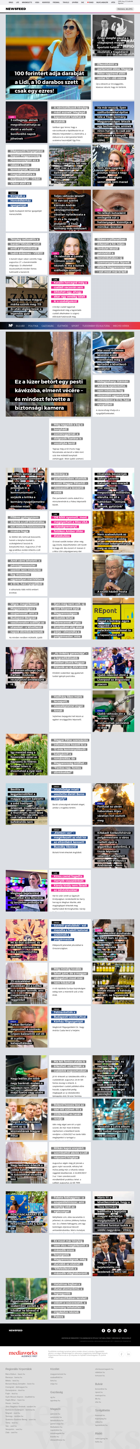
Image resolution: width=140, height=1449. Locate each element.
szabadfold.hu (56, 1377)
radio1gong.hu (101, 1438)
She (82, 2)
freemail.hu (100, 1415)
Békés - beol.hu (12, 1380)
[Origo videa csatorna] (120, 1330)
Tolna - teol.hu (11, 1423)
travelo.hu (54, 1437)
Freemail (56, 2)
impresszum (116, 1338)
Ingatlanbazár (102, 2)
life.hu (97, 1399)
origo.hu (53, 1384)
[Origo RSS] (125, 1330)
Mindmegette (27, 2)
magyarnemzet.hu (58, 1374)
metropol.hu (100, 1395)
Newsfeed (46, 2)
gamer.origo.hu (56, 1424)
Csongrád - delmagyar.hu (16, 1387)
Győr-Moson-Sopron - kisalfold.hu (20, 1397)
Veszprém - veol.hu (13, 1429)
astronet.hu (55, 1414)
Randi (91, 2)
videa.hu (99, 1422)
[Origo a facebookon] (103, 1330)
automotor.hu (56, 1417)
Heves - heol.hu (12, 1403)
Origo (11, 2)
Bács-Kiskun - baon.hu (15, 1374)
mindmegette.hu (57, 1433)
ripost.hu (99, 1392)
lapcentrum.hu (101, 1425)
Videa (37, 2)
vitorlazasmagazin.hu (104, 1369)
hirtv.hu (53, 1380)
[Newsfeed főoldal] (16, 1330)
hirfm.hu (98, 1442)
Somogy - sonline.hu (14, 1416)
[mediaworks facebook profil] (121, 1354)
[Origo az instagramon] (114, 1330)
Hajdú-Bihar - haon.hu (15, 1400)
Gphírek (75, 2)
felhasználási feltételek (89, 1338)
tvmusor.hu (100, 1375)
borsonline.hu (101, 1389)
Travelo (66, 2)
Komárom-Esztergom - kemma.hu (20, 1410)
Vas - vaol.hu (11, 1426)
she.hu (98, 1402)
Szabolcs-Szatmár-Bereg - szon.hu (20, 1419)
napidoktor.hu (56, 1430)
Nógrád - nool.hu (12, 1413)
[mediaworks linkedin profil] (128, 1354)
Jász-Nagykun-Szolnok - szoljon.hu (20, 1406)
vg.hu (52, 1397)
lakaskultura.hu (56, 1420)
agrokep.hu (55, 1400)
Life (17, 2)
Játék (113, 2)
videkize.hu (100, 1372)
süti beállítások (104, 1338)
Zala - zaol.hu (11, 1432)
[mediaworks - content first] (23, 1354)
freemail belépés (125, 9)
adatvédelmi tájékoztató (70, 1338)
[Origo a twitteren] (109, 1330)
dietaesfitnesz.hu (57, 1440)
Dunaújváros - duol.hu (15, 1390)
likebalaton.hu (56, 1427)
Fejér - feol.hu (11, 1393)
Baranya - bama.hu (13, 1377)
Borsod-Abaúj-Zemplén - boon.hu (19, 1384)
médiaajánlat (126, 1338)
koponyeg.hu (100, 1419)
